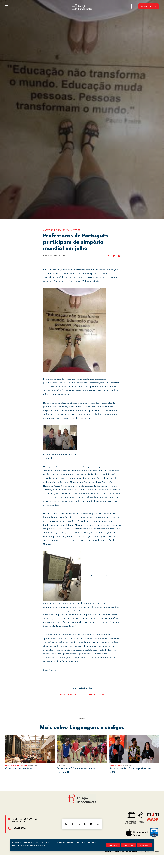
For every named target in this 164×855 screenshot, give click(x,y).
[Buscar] (134, 6)
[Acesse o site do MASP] (153, 819)
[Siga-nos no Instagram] (66, 824)
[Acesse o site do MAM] (153, 815)
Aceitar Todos (144, 845)
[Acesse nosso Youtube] (85, 824)
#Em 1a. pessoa (96, 694)
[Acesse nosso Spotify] (91, 824)
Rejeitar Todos (128, 845)
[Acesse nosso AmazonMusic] (97, 824)
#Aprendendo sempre (71, 694)
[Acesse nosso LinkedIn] (78, 824)
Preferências (112, 845)
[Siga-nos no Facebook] (72, 824)
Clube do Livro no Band (19, 768)
